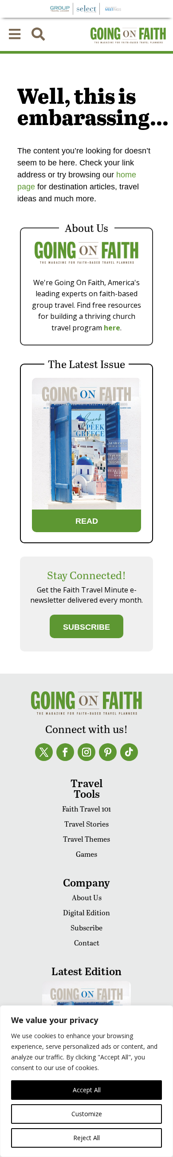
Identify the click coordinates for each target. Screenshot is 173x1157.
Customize (86, 1114)
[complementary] (86, 1081)
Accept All (87, 1090)
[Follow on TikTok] (129, 752)
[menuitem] (14, 34)
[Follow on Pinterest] (108, 752)
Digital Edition (86, 912)
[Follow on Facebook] (65, 752)
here (112, 328)
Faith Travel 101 (86, 808)
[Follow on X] (44, 752)
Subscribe (86, 927)
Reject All (86, 1137)
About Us (87, 897)
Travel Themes (86, 838)
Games (86, 854)
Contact (86, 942)
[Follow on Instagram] (86, 752)
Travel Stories (86, 823)
